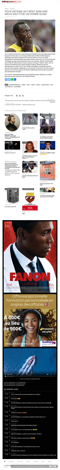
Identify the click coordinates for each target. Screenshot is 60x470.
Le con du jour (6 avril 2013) (10, 206)
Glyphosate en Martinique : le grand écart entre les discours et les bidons (26, 434)
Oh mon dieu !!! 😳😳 (15, 398)
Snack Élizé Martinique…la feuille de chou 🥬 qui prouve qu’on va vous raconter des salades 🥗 (31, 403)
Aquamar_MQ (35, 379)
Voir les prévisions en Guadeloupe (15, 382)
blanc (28, 84)
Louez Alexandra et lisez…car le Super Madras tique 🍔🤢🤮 (24, 429)
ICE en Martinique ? (15, 442)
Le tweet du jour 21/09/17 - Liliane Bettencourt (20, 104)
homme (38, 84)
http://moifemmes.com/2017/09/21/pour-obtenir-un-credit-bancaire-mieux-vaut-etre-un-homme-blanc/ (28, 75)
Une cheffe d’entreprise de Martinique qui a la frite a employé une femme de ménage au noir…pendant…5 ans (33, 455)
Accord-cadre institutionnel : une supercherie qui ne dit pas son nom (25, 446)
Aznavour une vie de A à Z (10, 152)
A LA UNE (7, 115)
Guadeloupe (20, 461)
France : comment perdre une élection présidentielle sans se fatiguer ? (25, 394)
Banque (23, 84)
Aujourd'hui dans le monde (12, 189)
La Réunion (35, 461)
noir (52, 84)
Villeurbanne (17, 86)
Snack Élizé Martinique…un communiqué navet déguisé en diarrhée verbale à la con (28, 417)
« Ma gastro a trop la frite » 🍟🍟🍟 (19, 412)
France (12, 9)
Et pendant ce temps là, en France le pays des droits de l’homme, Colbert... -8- (29, 157)
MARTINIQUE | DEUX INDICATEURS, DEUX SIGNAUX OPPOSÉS (24, 425)
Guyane (28, 461)
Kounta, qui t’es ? (14, 421)
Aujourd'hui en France (28, 115)
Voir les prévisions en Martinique (14, 384)
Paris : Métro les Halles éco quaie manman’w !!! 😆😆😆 (23, 438)
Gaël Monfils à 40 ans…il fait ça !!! (18, 451)
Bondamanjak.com (9, 465)
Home (7, 9)
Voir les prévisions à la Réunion (14, 385)
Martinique (14, 397)
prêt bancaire (8, 86)
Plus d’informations (43, 466)
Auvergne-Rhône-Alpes (14, 84)
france (33, 84)
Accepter (53, 466)
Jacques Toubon (45, 84)
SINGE (23, 213)
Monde (49, 461)
